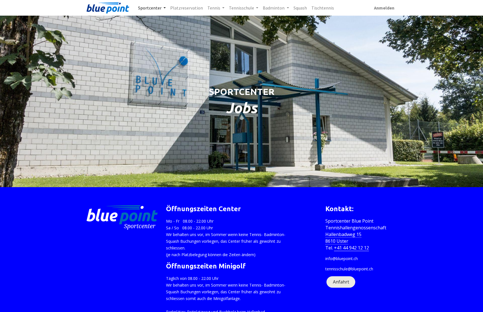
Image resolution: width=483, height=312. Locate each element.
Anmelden (384, 8)
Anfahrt (341, 282)
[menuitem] (186, 7)
